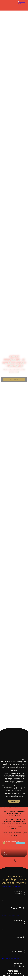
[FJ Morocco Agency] (22, 5)
